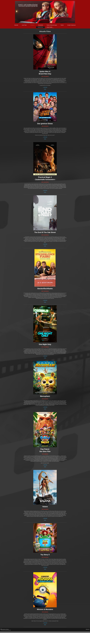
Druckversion (4, 629)
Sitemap (7, 629)
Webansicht (87, 629)
